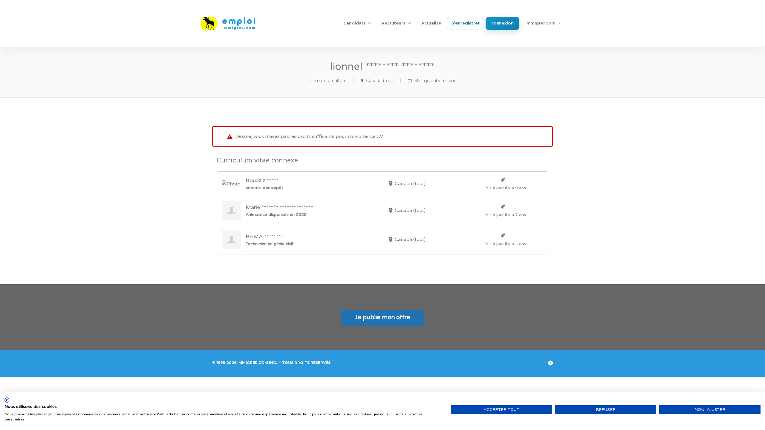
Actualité (431, 23)
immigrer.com (540, 23)
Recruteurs (394, 23)
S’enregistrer (466, 23)
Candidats (354, 23)
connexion (502, 23)
